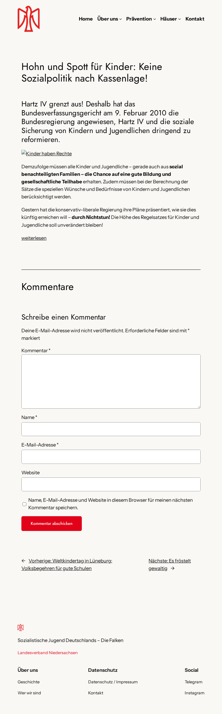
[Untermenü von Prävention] (154, 18)
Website (30, 472)
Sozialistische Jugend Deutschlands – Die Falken (70, 640)
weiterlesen (34, 238)
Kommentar (36, 350)
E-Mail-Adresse (40, 445)
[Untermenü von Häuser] (179, 18)
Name (29, 417)
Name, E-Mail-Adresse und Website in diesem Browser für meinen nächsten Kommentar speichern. (110, 503)
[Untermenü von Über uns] (120, 18)
